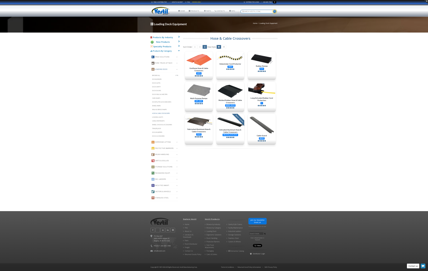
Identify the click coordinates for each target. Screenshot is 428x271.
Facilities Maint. (161, 185)
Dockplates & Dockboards (161, 102)
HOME (182, 11)
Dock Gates (156, 83)
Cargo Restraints (158, 121)
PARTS (208, 11)
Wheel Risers (156, 106)
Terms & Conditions (227, 267)
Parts (186, 240)
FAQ (188, 2)
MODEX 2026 (196, 2)
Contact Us (189, 251)
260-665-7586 (267, 2)
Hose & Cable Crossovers (161, 113)
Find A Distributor (191, 244)
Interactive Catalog (237, 251)
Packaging (210, 251)
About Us (188, 231)
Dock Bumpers (157, 132)
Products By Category (162, 51)
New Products (163, 42)
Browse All (165, 75)
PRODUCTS (194, 11)
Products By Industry (162, 37)
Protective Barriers (164, 148)
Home (187, 224)
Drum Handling (161, 154)
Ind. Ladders (160, 179)
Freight (187, 247)
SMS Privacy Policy (270, 267)
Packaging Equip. (162, 173)
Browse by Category (214, 228)
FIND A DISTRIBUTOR (160, 2)
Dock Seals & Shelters (159, 94)
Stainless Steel (161, 198)
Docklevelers (157, 79)
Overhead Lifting (162, 142)
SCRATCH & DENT (177, 2)
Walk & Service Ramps (159, 109)
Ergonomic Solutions (214, 235)
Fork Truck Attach (163, 63)
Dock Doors (156, 91)
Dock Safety (156, 87)
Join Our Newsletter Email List (257, 221)
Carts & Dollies (161, 160)
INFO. (233, 11)
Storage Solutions (163, 167)
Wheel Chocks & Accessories (162, 125)
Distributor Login (252, 2)
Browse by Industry (213, 224)
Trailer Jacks (156, 128)
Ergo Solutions (161, 57)
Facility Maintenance (235, 228)
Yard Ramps (156, 98)
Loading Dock (160, 69)
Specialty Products (162, 46)
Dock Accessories (158, 136)
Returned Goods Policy (193, 254)
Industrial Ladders (234, 231)
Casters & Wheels (162, 191)
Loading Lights (157, 117)
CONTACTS (220, 11)
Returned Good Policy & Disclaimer (249, 267)
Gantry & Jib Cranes (235, 224)
